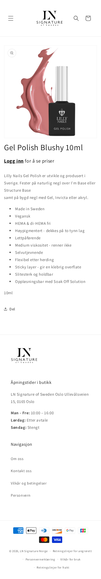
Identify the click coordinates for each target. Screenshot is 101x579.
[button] (11, 18)
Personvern (21, 495)
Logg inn (14, 161)
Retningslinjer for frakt (53, 567)
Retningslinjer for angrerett (72, 551)
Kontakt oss (21, 470)
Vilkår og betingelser (29, 483)
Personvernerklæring (40, 559)
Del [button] (12, 309)
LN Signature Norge (34, 551)
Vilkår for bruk (70, 559)
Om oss (17, 458)
